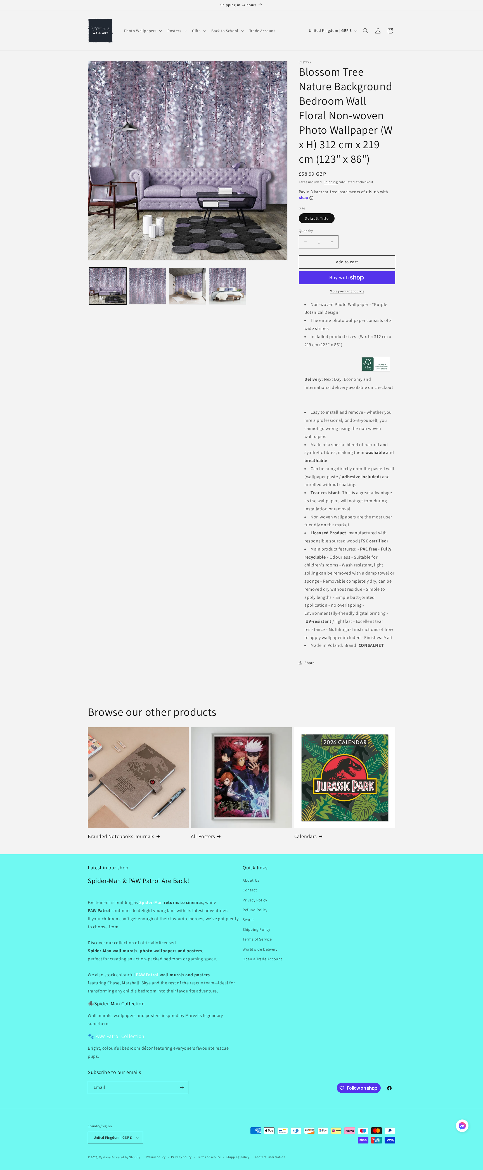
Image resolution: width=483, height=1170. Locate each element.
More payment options (347, 291)
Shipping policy (238, 1157)
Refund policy (156, 1157)
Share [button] (309, 662)
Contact (250, 890)
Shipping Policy (256, 929)
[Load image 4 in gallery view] (227, 286)
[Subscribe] (182, 1087)
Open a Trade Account (262, 958)
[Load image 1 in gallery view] (107, 286)
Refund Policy (255, 909)
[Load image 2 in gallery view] (147, 286)
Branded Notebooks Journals (121, 836)
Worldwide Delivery (260, 949)
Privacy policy (181, 1157)
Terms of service (209, 1157)
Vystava (105, 1157)
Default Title (317, 218)
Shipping (331, 182)
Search (249, 919)
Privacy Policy (255, 900)
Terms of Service (257, 939)
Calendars (305, 836)
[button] (142, 31)
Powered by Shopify (126, 1157)
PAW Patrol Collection (120, 1036)
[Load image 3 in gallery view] (187, 286)
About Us (251, 880)
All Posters (203, 836)
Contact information (270, 1157)
